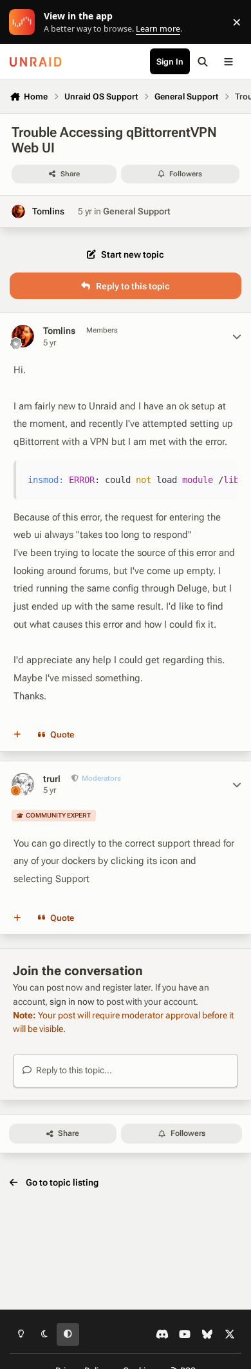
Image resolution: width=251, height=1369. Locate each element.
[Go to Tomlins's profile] (18, 211)
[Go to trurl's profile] (23, 784)
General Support (137, 211)
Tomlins (48, 211)
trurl (51, 779)
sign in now (72, 1001)
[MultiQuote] (17, 735)
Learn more (25, 22)
